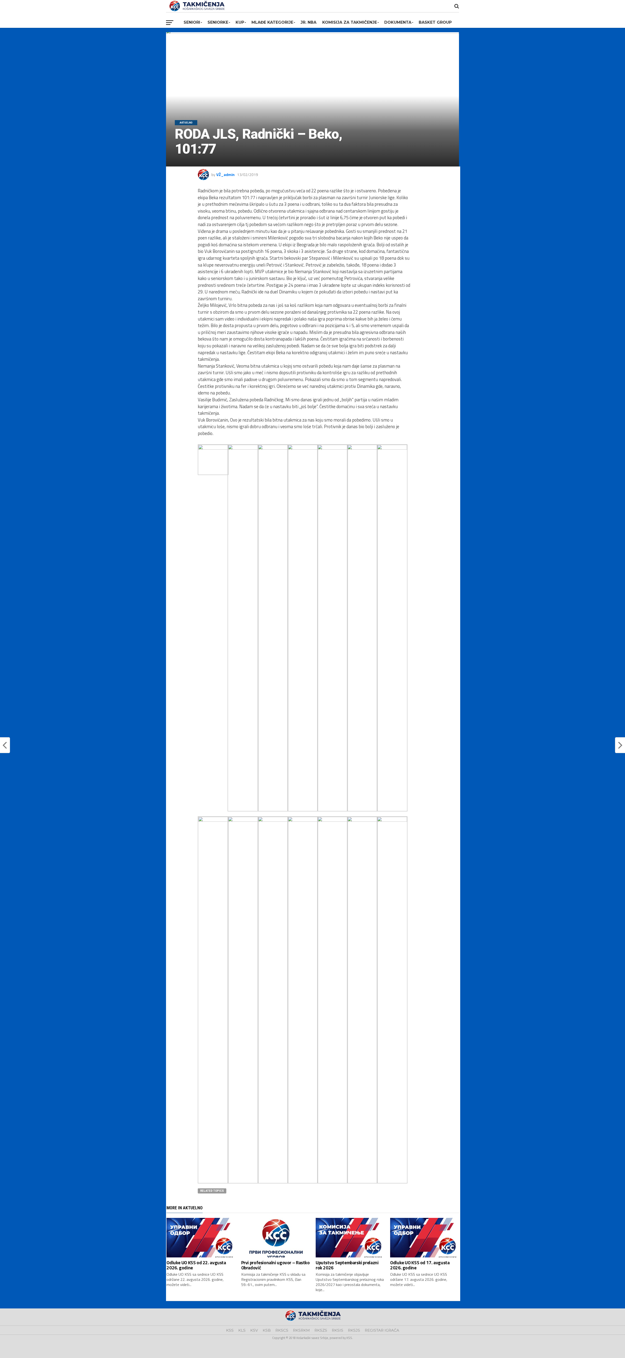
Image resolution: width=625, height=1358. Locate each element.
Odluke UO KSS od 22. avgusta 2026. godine (196, 1265)
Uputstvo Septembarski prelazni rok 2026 (347, 1265)
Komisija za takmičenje (349, 22)
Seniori (192, 22)
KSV (254, 1330)
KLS (242, 1330)
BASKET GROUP (435, 22)
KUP (240, 22)
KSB (267, 1330)
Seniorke (218, 22)
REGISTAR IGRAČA (382, 1330)
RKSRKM (301, 1330)
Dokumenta (397, 22)
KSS (230, 1330)
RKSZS (320, 1330)
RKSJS (354, 1330)
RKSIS (337, 1330)
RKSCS (281, 1330)
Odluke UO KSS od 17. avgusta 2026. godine (419, 1265)
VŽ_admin (225, 174)
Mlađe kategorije (272, 22)
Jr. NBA (308, 22)
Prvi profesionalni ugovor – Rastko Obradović (275, 1265)
